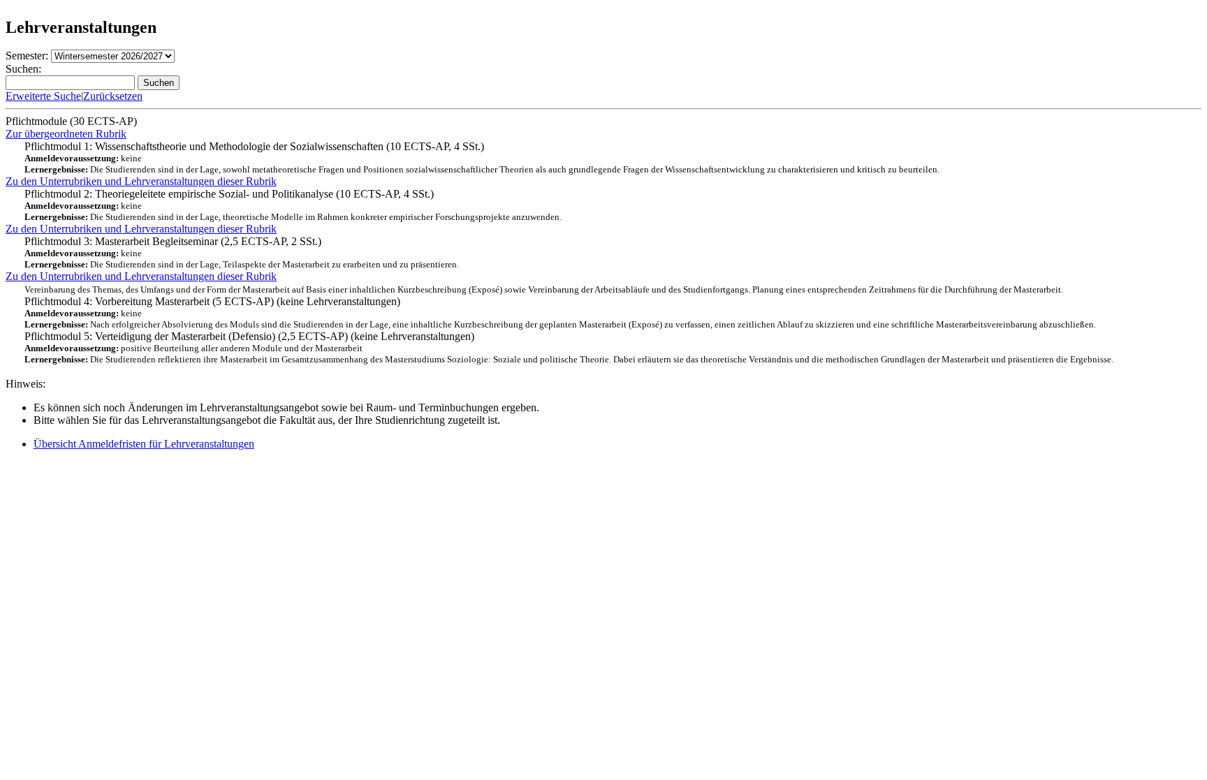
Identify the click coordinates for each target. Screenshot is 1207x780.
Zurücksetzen (112, 96)
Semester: (27, 55)
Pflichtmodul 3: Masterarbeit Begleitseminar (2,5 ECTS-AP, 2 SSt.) (241, 252)
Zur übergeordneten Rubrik (66, 134)
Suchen (158, 83)
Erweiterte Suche (43, 96)
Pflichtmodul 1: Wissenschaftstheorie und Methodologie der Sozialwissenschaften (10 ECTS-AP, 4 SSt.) (481, 157)
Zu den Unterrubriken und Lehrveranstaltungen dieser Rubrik (141, 181)
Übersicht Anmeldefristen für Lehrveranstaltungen (144, 444)
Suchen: (23, 69)
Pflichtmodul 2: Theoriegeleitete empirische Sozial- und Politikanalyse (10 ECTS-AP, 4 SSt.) (293, 205)
